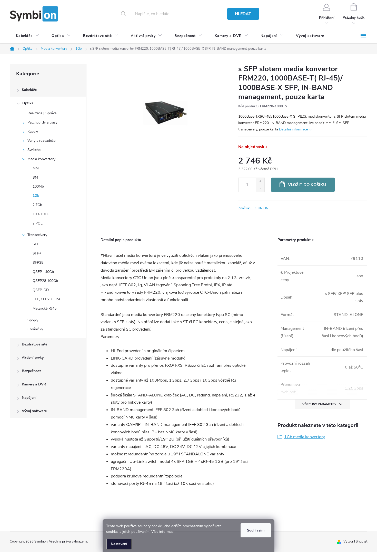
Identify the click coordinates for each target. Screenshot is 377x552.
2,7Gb (37, 204)
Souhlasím (255, 530)
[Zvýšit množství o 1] (260, 181)
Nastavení (119, 543)
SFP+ (37, 253)
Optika (28, 103)
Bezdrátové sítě (34, 344)
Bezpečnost (31, 371)
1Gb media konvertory (304, 437)
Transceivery (37, 234)
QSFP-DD (41, 290)
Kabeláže (29, 89)
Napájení (29, 397)
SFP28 (38, 262)
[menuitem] (27, 36)
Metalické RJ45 (44, 308)
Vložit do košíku (307, 185)
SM (35, 177)
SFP (36, 244)
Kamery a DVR (34, 384)
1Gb (36, 195)
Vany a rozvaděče (41, 140)
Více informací (162, 531)
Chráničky (35, 329)
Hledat (243, 14)
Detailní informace (293, 129)
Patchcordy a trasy (42, 122)
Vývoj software (34, 410)
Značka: (253, 208)
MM (36, 168)
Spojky (32, 320)
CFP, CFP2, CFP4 (46, 299)
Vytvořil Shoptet (355, 541)
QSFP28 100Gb (45, 280)
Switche (34, 149)
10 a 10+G (41, 214)
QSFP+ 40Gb (43, 271)
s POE (38, 223)
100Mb (38, 186)
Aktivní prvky (33, 357)
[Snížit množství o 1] (260, 188)
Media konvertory (41, 159)
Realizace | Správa (41, 113)
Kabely (32, 131)
